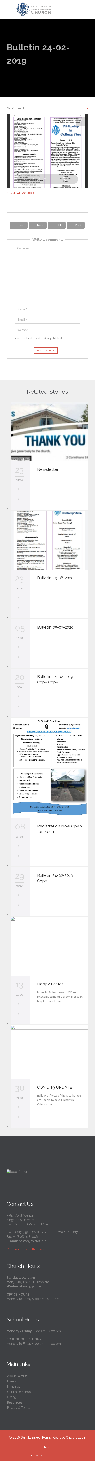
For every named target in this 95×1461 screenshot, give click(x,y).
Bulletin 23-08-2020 (55, 578)
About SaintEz (17, 1376)
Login (82, 1437)
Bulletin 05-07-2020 (55, 627)
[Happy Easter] (49, 946)
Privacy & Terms (18, 1407)
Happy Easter (50, 984)
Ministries (13, 1386)
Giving (11, 1397)
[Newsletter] (49, 431)
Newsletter (48, 469)
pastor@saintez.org (32, 1241)
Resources (14, 1402)
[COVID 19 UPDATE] (49, 1052)
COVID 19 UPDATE (54, 1087)
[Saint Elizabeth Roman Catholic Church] (50, 9)
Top (46, 1447)
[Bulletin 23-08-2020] (49, 540)
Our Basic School (19, 1392)
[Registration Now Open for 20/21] (49, 768)
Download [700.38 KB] (21, 193)
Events (11, 1381)
